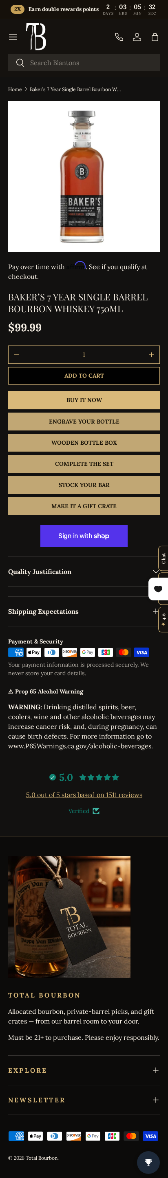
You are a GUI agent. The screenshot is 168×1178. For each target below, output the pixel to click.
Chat (163, 558)
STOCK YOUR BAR (84, 485)
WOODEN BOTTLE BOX (84, 442)
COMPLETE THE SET (84, 463)
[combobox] (84, 62)
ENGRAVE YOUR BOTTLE (84, 421)
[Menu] (13, 37)
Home (15, 89)
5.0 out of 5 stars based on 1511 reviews (84, 795)
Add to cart (84, 375)
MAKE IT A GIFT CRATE (84, 506)
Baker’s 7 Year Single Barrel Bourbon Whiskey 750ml (76, 89)
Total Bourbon (41, 1158)
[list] (84, 176)
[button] (155, 37)
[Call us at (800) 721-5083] (119, 37)
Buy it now (84, 400)
